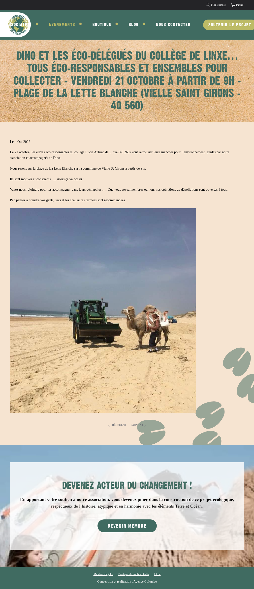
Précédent (119, 424)
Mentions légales (103, 574)
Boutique (102, 24)
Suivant (137, 424)
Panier (239, 4)
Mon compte (218, 4)
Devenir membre (127, 526)
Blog (134, 24)
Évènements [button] (62, 24)
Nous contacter (173, 24)
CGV (157, 574)
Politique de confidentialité (133, 574)
